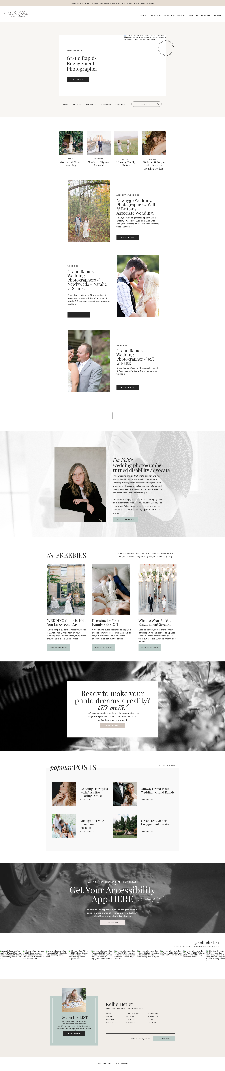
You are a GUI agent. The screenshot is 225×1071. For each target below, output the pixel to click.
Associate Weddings (127, 195)
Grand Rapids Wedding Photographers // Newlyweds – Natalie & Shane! (87, 280)
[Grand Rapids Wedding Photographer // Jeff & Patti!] (89, 361)
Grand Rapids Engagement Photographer (82, 63)
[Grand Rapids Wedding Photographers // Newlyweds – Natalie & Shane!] (138, 286)
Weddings (73, 266)
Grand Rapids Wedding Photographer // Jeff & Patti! (135, 357)
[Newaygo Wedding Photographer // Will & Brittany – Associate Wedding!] (89, 211)
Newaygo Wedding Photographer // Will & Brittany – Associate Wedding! (135, 206)
